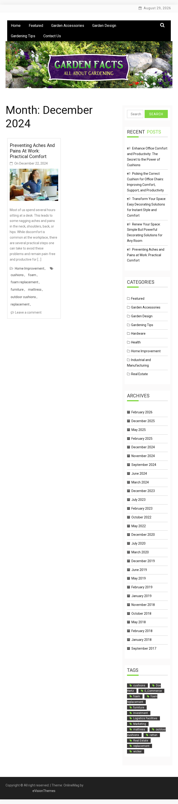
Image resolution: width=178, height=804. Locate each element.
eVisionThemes (43, 791)
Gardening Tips (23, 36)
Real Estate (139, 374)
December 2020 (143, 534)
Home (16, 25)
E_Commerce (153, 690)
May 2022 (138, 526)
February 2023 (142, 508)
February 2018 (142, 631)
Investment (140, 713)
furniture (17, 289)
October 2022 (141, 517)
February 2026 (142, 412)
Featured (36, 25)
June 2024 (139, 473)
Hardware (138, 333)
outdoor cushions (23, 297)
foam (32, 275)
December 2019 (143, 561)
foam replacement (24, 282)
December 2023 (143, 491)
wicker (137, 751)
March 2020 (140, 552)
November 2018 (143, 605)
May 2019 (138, 578)
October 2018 (141, 613)
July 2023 (138, 500)
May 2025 (138, 430)
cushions (17, 275)
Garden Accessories (67, 25)
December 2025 (143, 421)
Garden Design (104, 25)
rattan (153, 735)
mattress (34, 289)
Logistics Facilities (145, 718)
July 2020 (138, 543)
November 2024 (143, 456)
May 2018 (138, 622)
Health (136, 342)
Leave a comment (28, 312)
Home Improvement (29, 268)
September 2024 (143, 465)
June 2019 (139, 570)
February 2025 (142, 438)
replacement (20, 304)
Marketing (139, 724)
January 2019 (141, 596)
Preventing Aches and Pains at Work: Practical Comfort (32, 151)
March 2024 (140, 482)
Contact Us (52, 36)
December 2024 (143, 447)
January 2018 (141, 640)
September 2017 (143, 648)
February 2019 (142, 587)
